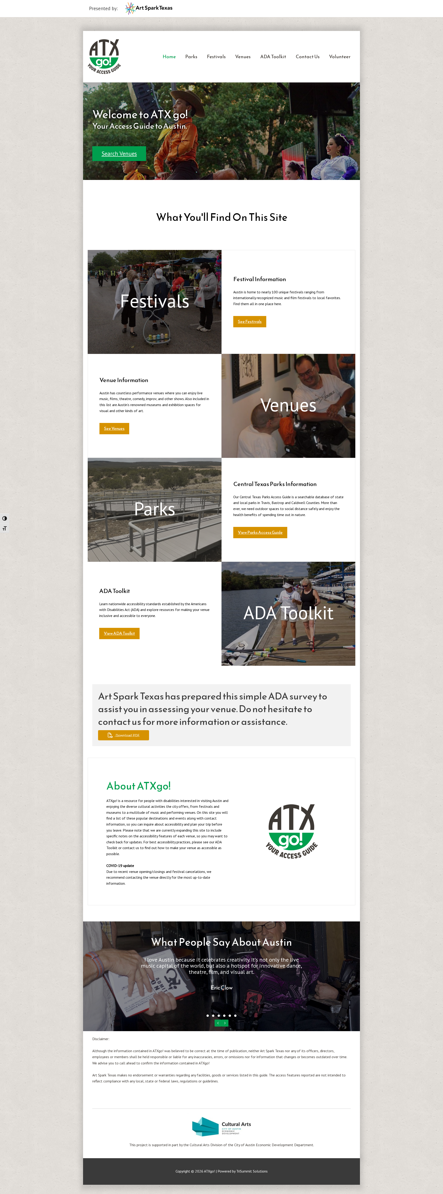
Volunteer (339, 56)
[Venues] (288, 406)
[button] (119, 153)
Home (169, 56)
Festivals (216, 56)
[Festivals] (155, 302)
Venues (243, 56)
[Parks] (155, 510)
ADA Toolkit (273, 56)
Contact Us (308, 56)
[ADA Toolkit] (288, 614)
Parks (191, 56)
